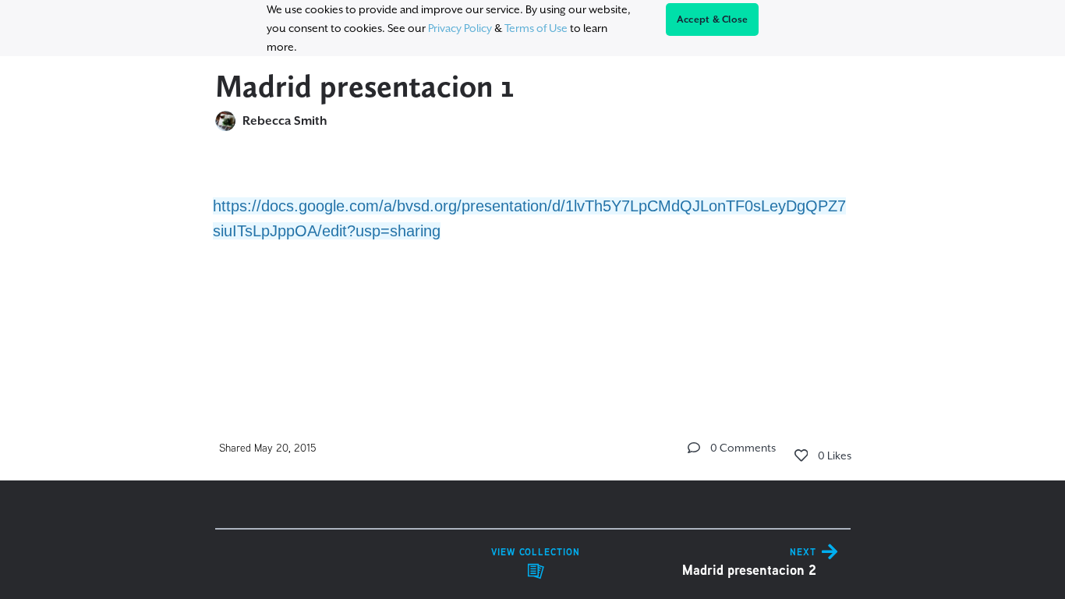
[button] (694, 447)
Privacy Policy (460, 28)
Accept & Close (712, 19)
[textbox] (533, 253)
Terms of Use (536, 28)
